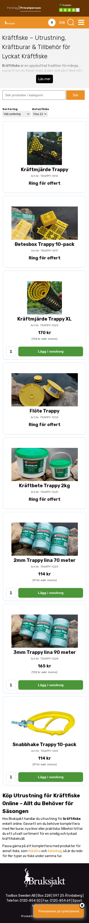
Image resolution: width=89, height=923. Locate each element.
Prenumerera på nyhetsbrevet (58, 911)
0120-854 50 (30, 901)
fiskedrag (55, 851)
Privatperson (30, 7)
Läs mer (44, 79)
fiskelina (34, 851)
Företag (12, 7)
